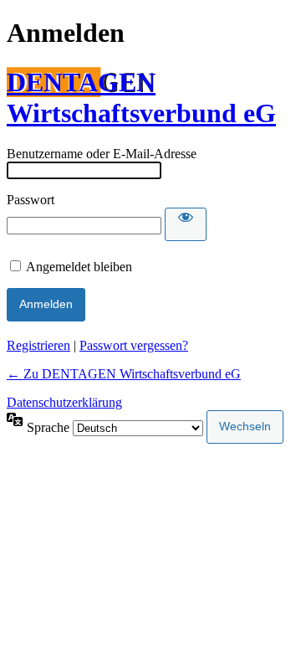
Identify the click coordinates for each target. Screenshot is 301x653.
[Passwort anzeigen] (186, 224)
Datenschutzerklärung (64, 402)
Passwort (30, 200)
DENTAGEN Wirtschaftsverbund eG (141, 97)
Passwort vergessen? (133, 345)
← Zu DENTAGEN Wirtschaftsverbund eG (124, 374)
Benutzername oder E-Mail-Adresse (101, 154)
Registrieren (38, 345)
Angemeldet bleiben (79, 267)
